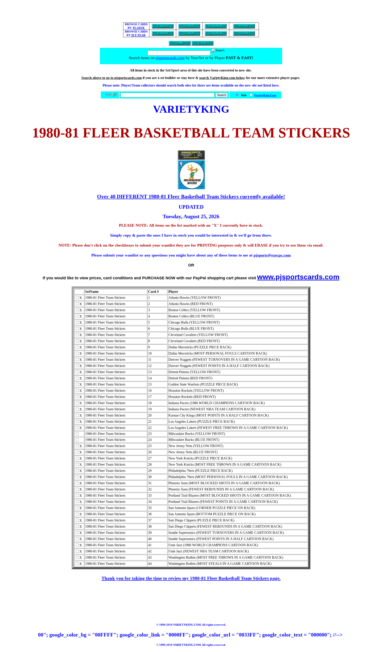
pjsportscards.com (170, 58)
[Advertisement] (191, 12)
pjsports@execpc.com (272, 255)
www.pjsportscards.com (298, 277)
